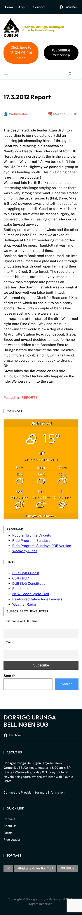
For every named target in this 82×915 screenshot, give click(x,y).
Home (8, 7)
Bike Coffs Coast (25, 573)
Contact (39, 7)
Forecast (15, 411)
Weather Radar (24, 604)
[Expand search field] (70, 74)
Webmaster (18, 114)
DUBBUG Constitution (29, 583)
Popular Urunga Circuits (31, 535)
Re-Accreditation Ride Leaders (37, 599)
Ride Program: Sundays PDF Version (41, 546)
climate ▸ (41, 516)
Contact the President (18, 792)
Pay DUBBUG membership (61, 53)
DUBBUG (68, 868)
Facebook (20, 589)
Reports (29, 397)
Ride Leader (12, 839)
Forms (7, 833)
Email (7, 642)
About (23, 7)
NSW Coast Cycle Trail (30, 594)
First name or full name (20, 621)
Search (9, 676)
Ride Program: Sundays (31, 540)
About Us (9, 826)
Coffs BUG (20, 578)
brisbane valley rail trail (36, 868)
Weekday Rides (24, 551)
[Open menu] (6, 74)
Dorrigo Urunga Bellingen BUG (29, 721)
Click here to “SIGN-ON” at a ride (21, 52)
